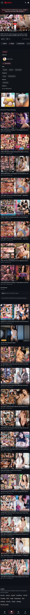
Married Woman (11, 76)
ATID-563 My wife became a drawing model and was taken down (15, 428)
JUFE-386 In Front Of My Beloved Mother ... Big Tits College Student (15, 239)
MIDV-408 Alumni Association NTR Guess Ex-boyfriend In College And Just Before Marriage (15, 449)
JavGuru (8, 595)
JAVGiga (19, 601)
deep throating (18, 69)
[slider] (13, 30)
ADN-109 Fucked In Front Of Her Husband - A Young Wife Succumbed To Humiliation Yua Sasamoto (15, 555)
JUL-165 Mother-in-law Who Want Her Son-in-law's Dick (14, 364)
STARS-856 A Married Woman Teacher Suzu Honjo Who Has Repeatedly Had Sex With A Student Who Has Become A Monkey (15, 513)
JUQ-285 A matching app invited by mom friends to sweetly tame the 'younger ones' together (15, 406)
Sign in (3, 293)
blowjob (11, 69)
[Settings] (28, 2)
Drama (4, 76)
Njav (23, 598)
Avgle (11, 598)
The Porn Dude (5, 605)
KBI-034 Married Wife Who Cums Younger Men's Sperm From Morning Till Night (15, 491)
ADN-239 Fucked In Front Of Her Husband (11, 470)
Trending (3, 598)
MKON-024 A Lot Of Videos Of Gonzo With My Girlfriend (15, 321)
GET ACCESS (20, 11)
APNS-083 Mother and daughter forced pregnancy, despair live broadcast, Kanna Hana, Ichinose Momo (15, 173)
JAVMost (3, 601)
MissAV (3, 595)
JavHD (24, 10)
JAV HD (25, 595)
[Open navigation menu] (2, 2)
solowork (5, 69)
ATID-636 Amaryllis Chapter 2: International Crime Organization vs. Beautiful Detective (15, 282)
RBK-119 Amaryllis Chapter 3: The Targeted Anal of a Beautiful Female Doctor (15, 130)
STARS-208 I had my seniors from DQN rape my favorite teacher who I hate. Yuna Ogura (15, 385)
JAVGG (13, 601)
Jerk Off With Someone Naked (8, 342)
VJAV (7, 598)
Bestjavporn (17, 598)
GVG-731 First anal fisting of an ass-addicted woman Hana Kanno (15, 260)
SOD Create (5, 82)
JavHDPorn (19, 595)
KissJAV (8, 601)
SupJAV (13, 595)
